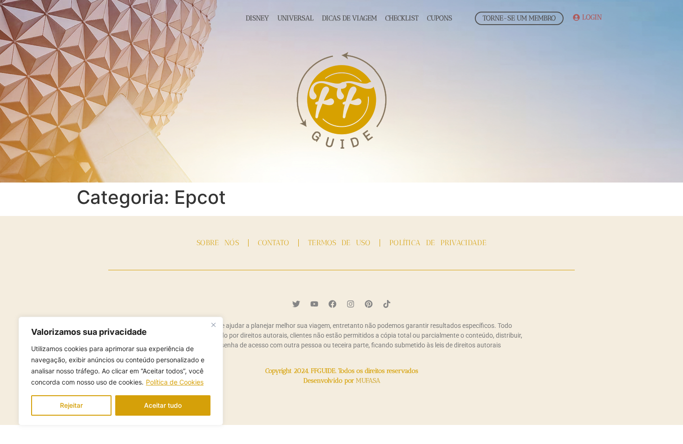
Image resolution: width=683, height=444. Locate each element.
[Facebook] (333, 304)
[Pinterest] (369, 304)
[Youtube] (314, 304)
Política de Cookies (175, 382)
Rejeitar (71, 405)
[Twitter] (296, 304)
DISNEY (257, 18)
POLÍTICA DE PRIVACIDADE (437, 242)
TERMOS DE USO (339, 242)
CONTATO (273, 242)
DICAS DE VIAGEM (349, 18)
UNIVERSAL (295, 18)
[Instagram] (351, 304)
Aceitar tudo (163, 405)
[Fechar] (213, 324)
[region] (121, 371)
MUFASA (368, 381)
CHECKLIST (402, 18)
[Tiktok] (387, 304)
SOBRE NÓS (218, 242)
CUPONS (439, 18)
